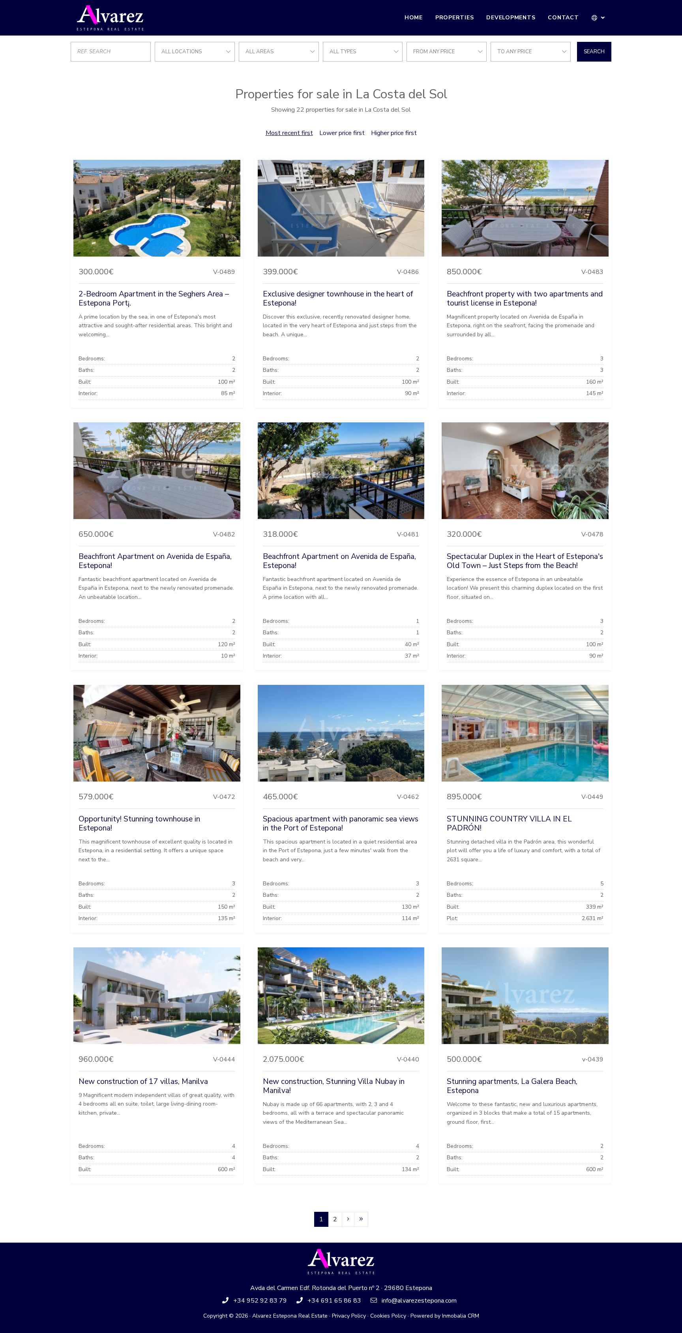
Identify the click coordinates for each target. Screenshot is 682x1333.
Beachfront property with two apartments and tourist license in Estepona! (525, 298)
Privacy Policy (349, 1316)
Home (414, 17)
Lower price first (342, 133)
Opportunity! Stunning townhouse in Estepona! (139, 823)
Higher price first (394, 133)
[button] (598, 17)
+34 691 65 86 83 (334, 1300)
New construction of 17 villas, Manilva (143, 1081)
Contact (563, 17)
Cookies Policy (388, 1316)
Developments (510, 17)
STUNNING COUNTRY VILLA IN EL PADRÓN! (509, 823)
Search (594, 51)
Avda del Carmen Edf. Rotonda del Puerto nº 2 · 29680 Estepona (341, 1288)
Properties (454, 17)
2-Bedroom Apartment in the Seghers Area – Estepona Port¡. (154, 298)
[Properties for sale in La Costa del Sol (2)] (348, 1219)
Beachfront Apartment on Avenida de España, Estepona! (155, 561)
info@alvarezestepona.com (419, 1300)
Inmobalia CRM (460, 1316)
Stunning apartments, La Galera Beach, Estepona (512, 1086)
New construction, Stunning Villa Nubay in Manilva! (334, 1086)
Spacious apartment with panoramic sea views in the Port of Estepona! (340, 823)
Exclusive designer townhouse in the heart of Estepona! (338, 298)
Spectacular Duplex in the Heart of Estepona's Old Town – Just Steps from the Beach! (525, 561)
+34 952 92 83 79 (260, 1300)
